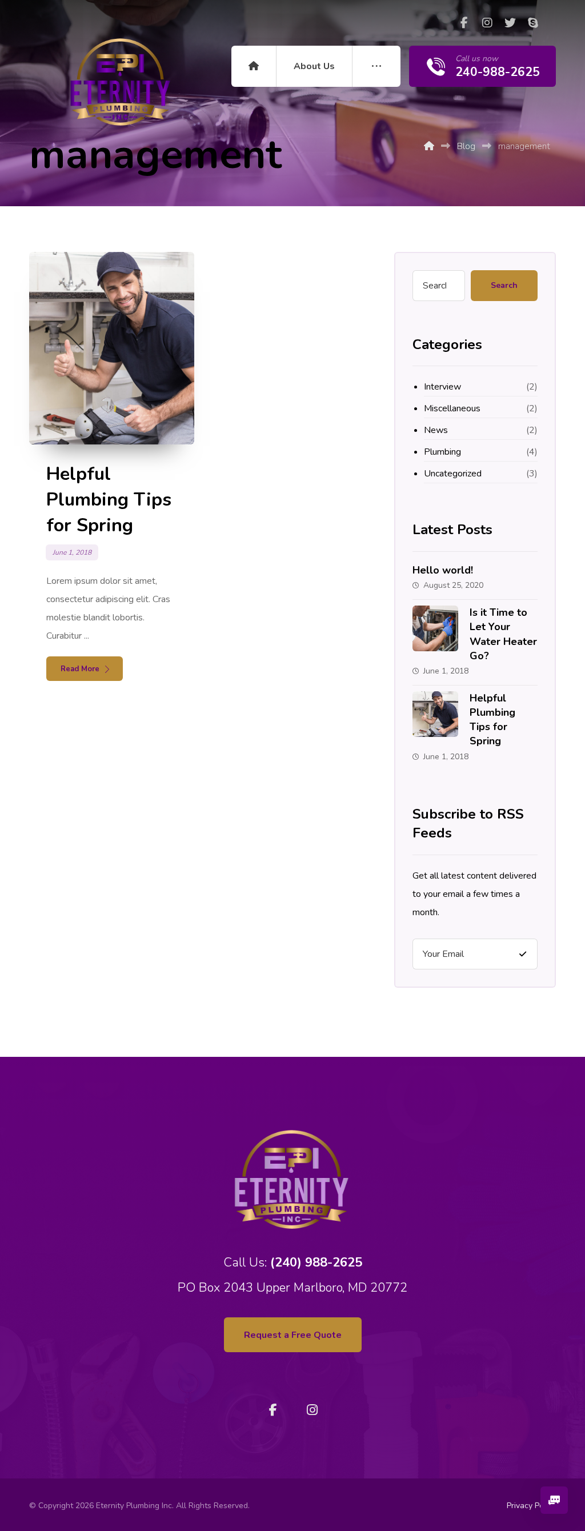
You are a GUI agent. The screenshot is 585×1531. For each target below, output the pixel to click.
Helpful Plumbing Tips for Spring (492, 719)
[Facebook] (464, 22)
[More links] (376, 66)
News (436, 430)
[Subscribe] (523, 954)
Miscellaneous (452, 408)
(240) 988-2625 (316, 1262)
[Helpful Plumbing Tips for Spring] (435, 714)
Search (504, 285)
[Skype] (533, 22)
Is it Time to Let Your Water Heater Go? (503, 634)
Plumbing (442, 452)
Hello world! (442, 570)
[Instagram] (487, 22)
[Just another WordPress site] (121, 81)
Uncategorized (453, 473)
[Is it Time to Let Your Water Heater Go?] (435, 628)
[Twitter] (510, 22)
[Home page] (429, 146)
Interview (442, 386)
